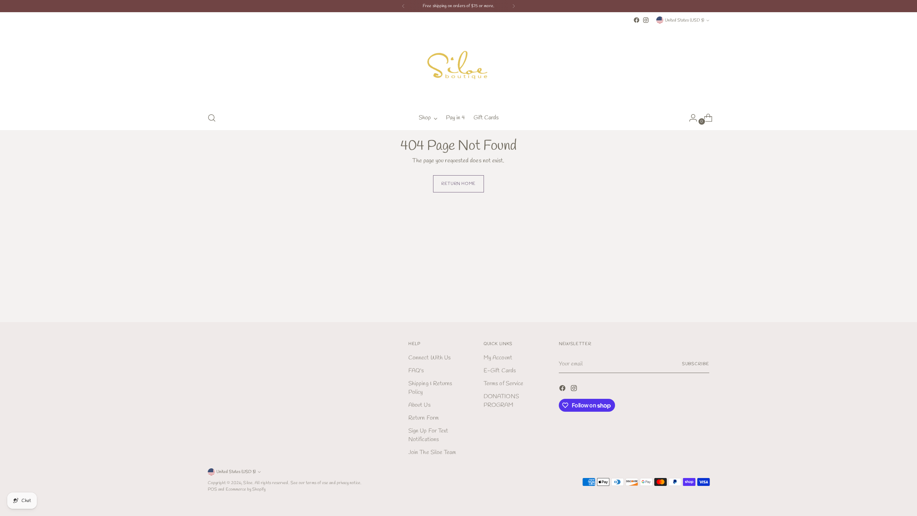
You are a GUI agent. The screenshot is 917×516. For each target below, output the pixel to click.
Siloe (247, 483)
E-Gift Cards (500, 370)
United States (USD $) (684, 20)
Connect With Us (429, 358)
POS (212, 489)
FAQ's (416, 370)
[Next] (514, 6)
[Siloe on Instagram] (646, 20)
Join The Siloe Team (432, 452)
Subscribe (695, 364)
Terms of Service (503, 383)
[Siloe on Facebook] (636, 20)
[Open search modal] (212, 118)
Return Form (423, 418)
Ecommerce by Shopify (246, 489)
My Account (498, 358)
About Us (419, 405)
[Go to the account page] (690, 118)
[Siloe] (458, 65)
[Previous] (403, 6)
